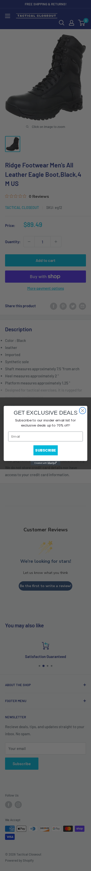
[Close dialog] (82, 410)
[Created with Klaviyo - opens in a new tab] (45, 463)
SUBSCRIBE (45, 450)
